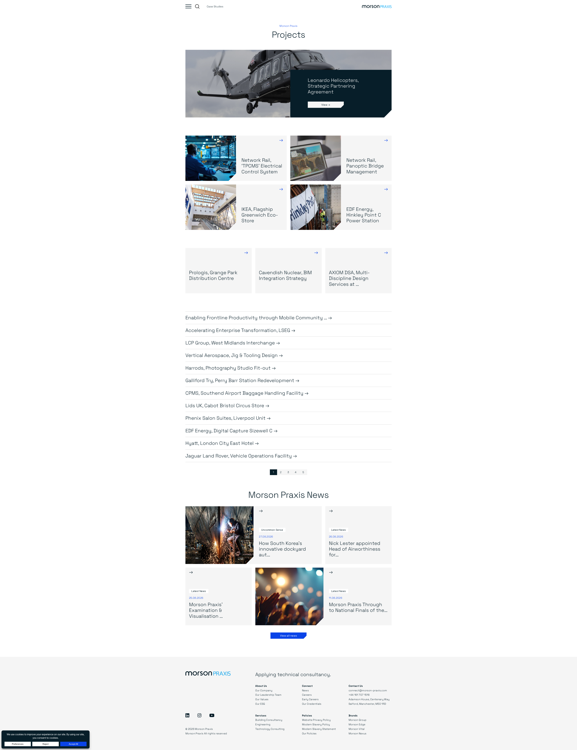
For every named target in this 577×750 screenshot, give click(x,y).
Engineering (262, 724)
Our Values (261, 699)
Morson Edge (357, 724)
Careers (307, 694)
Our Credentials (311, 703)
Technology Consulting (269, 729)
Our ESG (260, 703)
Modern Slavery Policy (316, 724)
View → (325, 104)
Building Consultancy (268, 720)
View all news (288, 635)
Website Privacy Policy (316, 720)
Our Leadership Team (268, 694)
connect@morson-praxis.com (368, 690)
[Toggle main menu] (188, 6)
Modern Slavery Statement (319, 729)
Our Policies (309, 733)
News (305, 690)
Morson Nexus (357, 733)
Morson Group (357, 720)
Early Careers (310, 699)
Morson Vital (357, 729)
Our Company (263, 690)
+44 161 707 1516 (359, 694)
